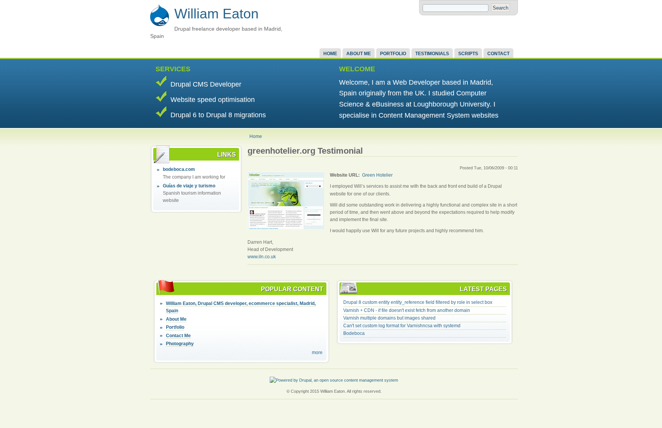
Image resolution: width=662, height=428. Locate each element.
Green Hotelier (377, 175)
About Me (358, 53)
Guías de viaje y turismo (189, 186)
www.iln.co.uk (261, 256)
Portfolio (393, 53)
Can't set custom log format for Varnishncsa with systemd (401, 325)
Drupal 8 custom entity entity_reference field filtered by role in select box (417, 302)
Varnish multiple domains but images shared (389, 318)
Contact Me (178, 335)
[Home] (159, 25)
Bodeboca (354, 333)
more (317, 352)
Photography (180, 343)
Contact (498, 53)
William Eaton (216, 13)
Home (330, 53)
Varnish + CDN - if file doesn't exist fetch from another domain (406, 310)
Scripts (468, 53)
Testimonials (432, 53)
